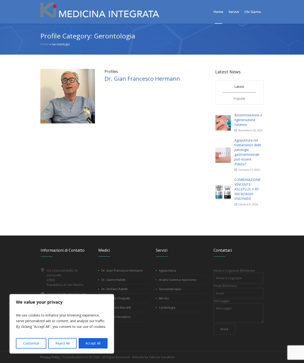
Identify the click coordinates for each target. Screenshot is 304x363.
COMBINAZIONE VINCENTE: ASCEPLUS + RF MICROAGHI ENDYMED (247, 189)
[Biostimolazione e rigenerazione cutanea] (223, 122)
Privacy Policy (50, 357)
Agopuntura (167, 270)
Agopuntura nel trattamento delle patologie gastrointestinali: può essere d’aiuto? (247, 152)
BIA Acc (164, 298)
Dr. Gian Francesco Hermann (142, 78)
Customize (31, 343)
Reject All (62, 343)
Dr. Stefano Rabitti (114, 289)
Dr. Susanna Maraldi (116, 307)
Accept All (93, 343)
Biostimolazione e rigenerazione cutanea (248, 120)
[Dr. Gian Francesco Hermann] (67, 96)
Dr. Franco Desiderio (116, 317)
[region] (62, 324)
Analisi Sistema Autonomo (177, 280)
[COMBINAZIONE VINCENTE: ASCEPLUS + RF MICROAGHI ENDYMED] (223, 191)
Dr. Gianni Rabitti (113, 280)
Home (44, 44)
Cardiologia (167, 307)
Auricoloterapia (170, 289)
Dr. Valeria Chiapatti (115, 298)
